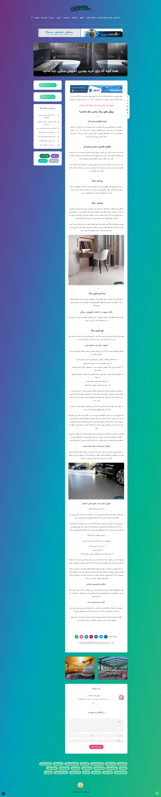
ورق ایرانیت (48, 773)
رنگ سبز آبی (43, 161)
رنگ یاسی (54, 156)
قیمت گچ (86, 773)
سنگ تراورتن (79, 130)
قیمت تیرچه (85, 764)
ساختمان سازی (91, 18)
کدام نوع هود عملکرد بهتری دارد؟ (46, 137)
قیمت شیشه (96, 773)
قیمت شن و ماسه (45, 764)
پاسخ (93, 703)
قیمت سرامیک (107, 773)
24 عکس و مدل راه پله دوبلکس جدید (46, 128)
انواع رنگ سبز (44, 156)
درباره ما (51, 18)
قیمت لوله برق (64, 768)
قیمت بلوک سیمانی (97, 764)
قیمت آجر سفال (99, 768)
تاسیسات (66, 18)
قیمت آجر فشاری (112, 768)
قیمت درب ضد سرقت (61, 773)
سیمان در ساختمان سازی (46, 145)
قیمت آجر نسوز (87, 768)
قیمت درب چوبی (75, 773)
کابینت (58, 18)
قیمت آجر (123, 768)
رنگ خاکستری (53, 161)
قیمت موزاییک (58, 764)
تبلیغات (36, 18)
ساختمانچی (116, 18)
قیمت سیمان (122, 764)
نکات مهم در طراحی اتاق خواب (46, 141)
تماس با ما (44, 18)
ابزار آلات (74, 18)
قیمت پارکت (75, 768)
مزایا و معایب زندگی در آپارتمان (46, 132)
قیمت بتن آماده (110, 764)
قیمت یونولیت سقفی (71, 764)
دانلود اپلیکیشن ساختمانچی (48, 85)
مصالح (82, 18)
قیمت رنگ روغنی (52, 768)
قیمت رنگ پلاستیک (121, 773)
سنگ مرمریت (89, 99)
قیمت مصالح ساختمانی (104, 18)
